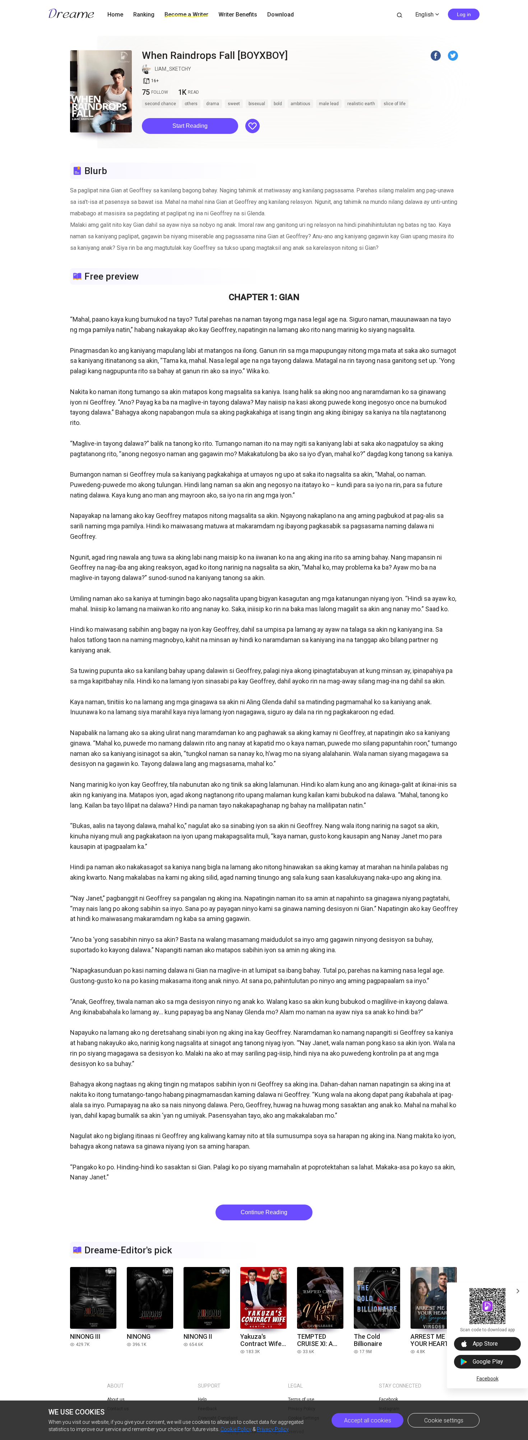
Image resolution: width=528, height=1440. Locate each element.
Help (202, 1399)
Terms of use (301, 1399)
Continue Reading (264, 1212)
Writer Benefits (237, 14)
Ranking (143, 14)
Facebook (488, 1378)
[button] (190, 126)
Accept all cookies (367, 1420)
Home (115, 14)
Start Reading (190, 126)
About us (116, 1399)
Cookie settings (443, 1420)
